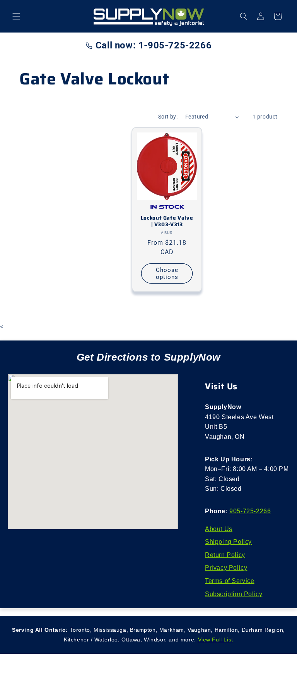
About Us (218, 529)
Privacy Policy (226, 567)
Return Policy (225, 555)
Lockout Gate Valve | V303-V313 (167, 221)
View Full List (215, 639)
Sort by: (168, 116)
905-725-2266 (250, 511)
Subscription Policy (233, 594)
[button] (16, 16)
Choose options (167, 273)
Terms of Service (229, 581)
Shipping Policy (228, 541)
